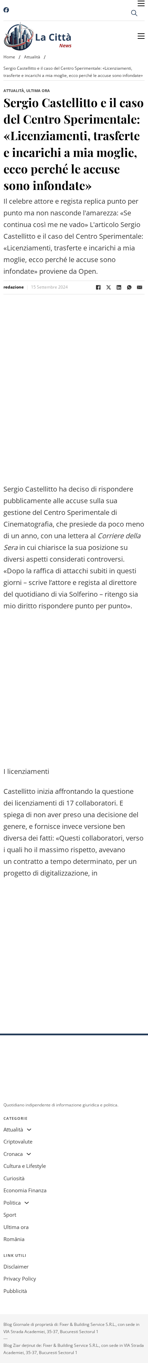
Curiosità (13, 1178)
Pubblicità (15, 1290)
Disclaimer (16, 1266)
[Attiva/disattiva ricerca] (134, 13)
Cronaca (13, 1153)
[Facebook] (98, 287)
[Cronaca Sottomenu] (28, 1154)
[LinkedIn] (119, 287)
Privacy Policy (19, 1278)
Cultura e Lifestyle (24, 1165)
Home (9, 57)
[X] (108, 287)
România (13, 1239)
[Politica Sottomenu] (26, 1202)
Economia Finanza (24, 1190)
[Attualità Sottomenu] (29, 1129)
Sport (9, 1214)
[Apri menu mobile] (141, 3)
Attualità (32, 57)
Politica (12, 1202)
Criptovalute (17, 1141)
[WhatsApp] (129, 287)
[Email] (139, 287)
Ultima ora (38, 90)
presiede (83, 524)
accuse (77, 500)
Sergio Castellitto (30, 489)
